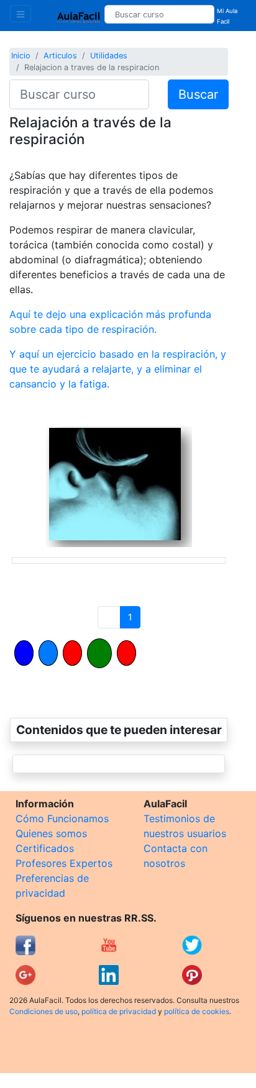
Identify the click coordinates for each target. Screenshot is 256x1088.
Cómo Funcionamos (62, 818)
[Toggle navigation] (20, 13)
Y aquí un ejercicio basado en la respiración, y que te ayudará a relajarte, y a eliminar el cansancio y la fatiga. (117, 369)
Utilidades (108, 55)
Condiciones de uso (43, 1011)
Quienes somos (51, 833)
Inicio (20, 55)
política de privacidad (118, 1011)
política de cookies (196, 1011)
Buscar (198, 94)
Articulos (60, 55)
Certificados (45, 848)
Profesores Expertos (64, 863)
